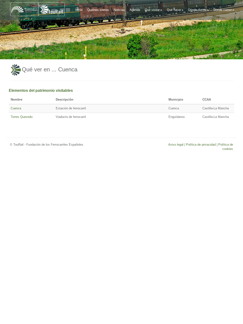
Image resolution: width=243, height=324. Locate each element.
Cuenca (16, 108)
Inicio (79, 10)
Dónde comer (223, 10)
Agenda (135, 10)
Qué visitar (152, 10)
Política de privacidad (201, 144)
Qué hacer (174, 10)
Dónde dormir (197, 10)
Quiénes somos (98, 10)
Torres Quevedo (22, 117)
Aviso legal (175, 144)
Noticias (119, 10)
